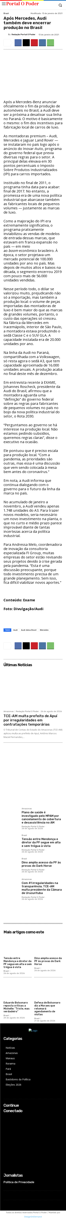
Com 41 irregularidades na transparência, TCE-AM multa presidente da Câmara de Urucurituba (42, 888)
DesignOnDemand (33, 1217)
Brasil (6, 13)
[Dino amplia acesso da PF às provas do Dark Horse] (11, 865)
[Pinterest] (34, 42)
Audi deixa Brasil (28, 630)
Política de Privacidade (19, 1182)
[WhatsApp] (50, 42)
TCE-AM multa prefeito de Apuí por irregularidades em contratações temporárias (30, 720)
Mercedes (44, 630)
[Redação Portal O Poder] (6, 34)
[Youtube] (6, 1131)
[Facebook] (18, 42)
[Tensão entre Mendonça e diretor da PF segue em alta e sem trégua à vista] (11, 842)
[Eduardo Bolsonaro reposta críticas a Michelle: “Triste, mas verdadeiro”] (18, 989)
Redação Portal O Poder (23, 35)
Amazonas (9, 711)
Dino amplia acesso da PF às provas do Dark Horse (41, 864)
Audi (15, 630)
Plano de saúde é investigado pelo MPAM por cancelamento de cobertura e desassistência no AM (41, 817)
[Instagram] (6, 1122)
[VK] (42, 42)
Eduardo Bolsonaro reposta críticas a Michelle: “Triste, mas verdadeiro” (17, 1007)
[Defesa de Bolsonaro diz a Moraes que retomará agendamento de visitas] (48, 989)
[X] (26, 42)
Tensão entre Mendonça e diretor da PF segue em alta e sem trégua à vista (41, 842)
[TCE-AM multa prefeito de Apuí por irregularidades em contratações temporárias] (33, 688)
